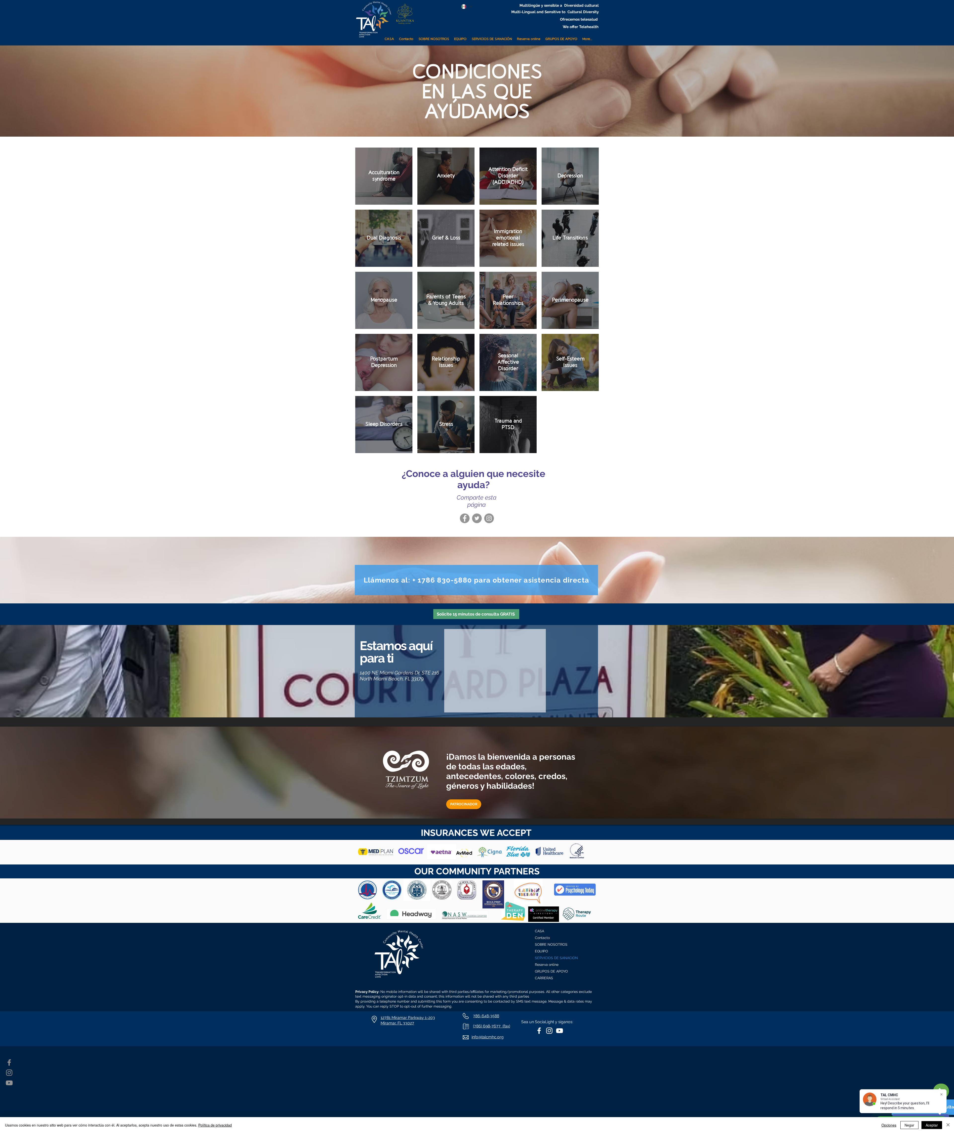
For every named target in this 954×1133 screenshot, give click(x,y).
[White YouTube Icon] (559, 1030)
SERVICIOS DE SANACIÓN (556, 958)
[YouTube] (9, 1083)
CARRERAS (544, 978)
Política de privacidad (215, 1125)
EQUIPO (541, 951)
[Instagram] (489, 518)
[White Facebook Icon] (539, 1030)
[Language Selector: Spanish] (467, 6)
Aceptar (932, 1125)
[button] (492, 37)
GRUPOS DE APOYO (551, 971)
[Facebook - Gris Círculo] (465, 518)
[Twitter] (477, 518)
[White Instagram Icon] (549, 1030)
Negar (909, 1125)
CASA (539, 931)
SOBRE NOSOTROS (551, 944)
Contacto (542, 938)
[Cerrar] (948, 1125)
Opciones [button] (888, 1125)
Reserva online (546, 965)
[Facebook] (9, 1062)
